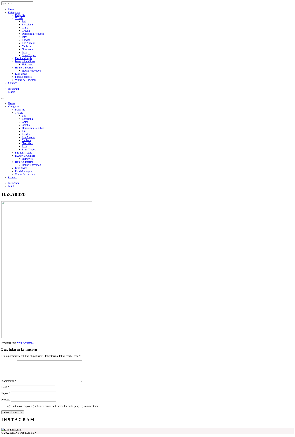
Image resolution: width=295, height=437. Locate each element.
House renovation (31, 70)
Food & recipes (23, 76)
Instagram (13, 88)
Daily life (20, 15)
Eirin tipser (21, 73)
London (26, 39)
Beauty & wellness (25, 61)
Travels (19, 18)
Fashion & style (23, 58)
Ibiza (24, 36)
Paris (24, 52)
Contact (12, 82)
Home (11, 9)
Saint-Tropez (29, 55)
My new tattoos (25, 342)
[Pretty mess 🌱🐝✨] (37, 426)
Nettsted (5, 399)
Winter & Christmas (25, 79)
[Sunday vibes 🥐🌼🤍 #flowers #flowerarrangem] (257, 426)
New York (27, 49)
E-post (5, 393)
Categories (14, 12)
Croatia (26, 30)
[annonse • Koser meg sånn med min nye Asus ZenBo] (184, 426)
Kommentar (8, 380)
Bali (24, 21)
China (25, 27)
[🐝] (111, 426)
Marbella (26, 46)
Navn (5, 386)
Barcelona (27, 24)
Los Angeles (28, 42)
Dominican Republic (33, 33)
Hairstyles (27, 64)
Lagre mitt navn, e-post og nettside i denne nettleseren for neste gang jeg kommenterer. (52, 406)
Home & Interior (24, 67)
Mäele (11, 91)
